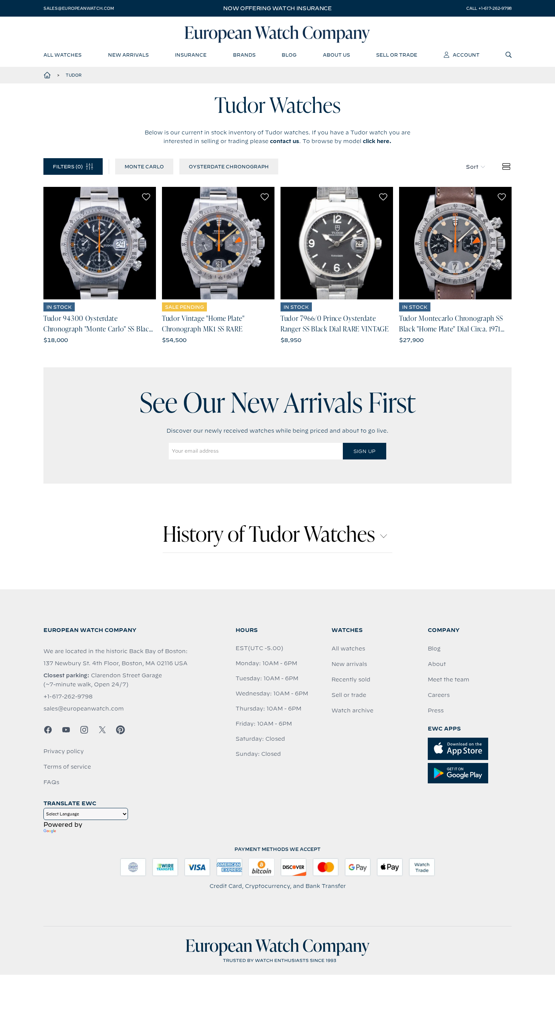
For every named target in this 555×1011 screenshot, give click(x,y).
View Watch (99, 243)
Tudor (74, 75)
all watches (62, 54)
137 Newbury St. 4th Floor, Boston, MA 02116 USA (115, 663)
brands (244, 54)
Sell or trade (348, 695)
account (466, 54)
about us (336, 54)
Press (436, 710)
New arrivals (349, 664)
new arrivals (128, 54)
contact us (284, 141)
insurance (191, 54)
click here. (377, 141)
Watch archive (352, 710)
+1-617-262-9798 (67, 697)
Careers (439, 695)
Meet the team (448, 680)
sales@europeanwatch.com (78, 8)
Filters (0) (68, 166)
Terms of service (67, 767)
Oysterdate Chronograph (229, 166)
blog (289, 54)
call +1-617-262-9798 (489, 8)
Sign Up (364, 451)
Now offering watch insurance (277, 8)
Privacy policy (63, 751)
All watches (348, 649)
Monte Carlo (144, 166)
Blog (434, 649)
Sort (472, 167)
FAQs (51, 782)
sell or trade (396, 54)
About (437, 664)
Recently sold (350, 680)
